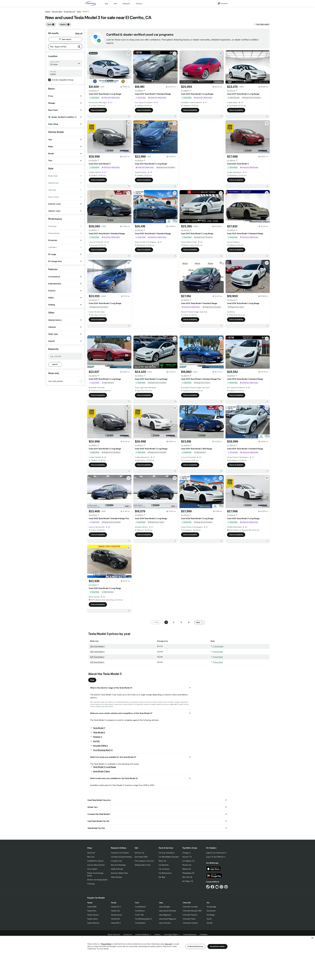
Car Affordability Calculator (169, 857)
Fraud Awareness (189, 934)
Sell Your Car (139, 853)
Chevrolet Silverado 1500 (192, 911)
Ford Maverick (140, 907)
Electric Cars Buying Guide (97, 880)
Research (126, 3)
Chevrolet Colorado (190, 923)
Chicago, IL (186, 853)
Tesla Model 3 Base (101, 771)
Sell (115, 3)
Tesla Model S (99, 732)
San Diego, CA (187, 881)
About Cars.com (114, 934)
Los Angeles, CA (188, 861)
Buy (106, 3)
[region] (157, 944)
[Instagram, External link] (221, 887)
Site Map (162, 877)
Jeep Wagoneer (165, 915)
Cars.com (168, 944)
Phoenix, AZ (186, 865)
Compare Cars (116, 861)
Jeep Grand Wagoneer (167, 919)
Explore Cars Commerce (215, 853)
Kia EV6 (96, 741)
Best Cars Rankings (118, 865)
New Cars (90, 857)
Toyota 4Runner (93, 923)
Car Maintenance (165, 873)
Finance (139, 3)
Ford (137, 903)
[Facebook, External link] (212, 887)
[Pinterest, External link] (226, 887)
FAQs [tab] (92, 680)
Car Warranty (164, 865)
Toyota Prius (91, 911)
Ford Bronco (140, 911)
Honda (113, 903)
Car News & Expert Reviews (121, 857)
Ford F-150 (139, 915)
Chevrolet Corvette (190, 907)
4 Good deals (217, 662)
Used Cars (91, 853)
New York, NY (187, 877)
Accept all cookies (217, 946)
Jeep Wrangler (164, 907)
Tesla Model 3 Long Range (104, 767)
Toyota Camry (92, 919)
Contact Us (127, 934)
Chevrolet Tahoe (189, 919)
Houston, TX (187, 857)
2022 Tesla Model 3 (97, 651)
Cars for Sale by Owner (96, 865)
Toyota (89, 903)
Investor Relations (142, 934)
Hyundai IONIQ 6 (100, 745)
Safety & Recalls (117, 869)
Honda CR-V (116, 907)
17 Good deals (217, 646)
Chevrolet (187, 903)
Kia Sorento (211, 911)
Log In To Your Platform (215, 857)
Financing (90, 884)
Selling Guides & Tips (142, 865)
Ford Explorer (140, 923)
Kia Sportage (211, 907)
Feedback (203, 934)
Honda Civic (115, 911)
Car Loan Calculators (166, 853)
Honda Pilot (115, 919)
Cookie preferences (195, 946)
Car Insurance (164, 869)
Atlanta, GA (186, 869)
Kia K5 (209, 919)
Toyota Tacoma (93, 915)
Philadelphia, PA (188, 873)
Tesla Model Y (99, 728)
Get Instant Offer (141, 857)
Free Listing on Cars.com (144, 861)
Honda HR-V (116, 923)
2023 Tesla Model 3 (97, 646)
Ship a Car (162, 861)
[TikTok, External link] (208, 887)
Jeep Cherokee (165, 923)
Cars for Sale (57, 11)
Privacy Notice (106, 944)
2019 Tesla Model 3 (97, 657)
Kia (208, 903)
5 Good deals (217, 651)
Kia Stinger (211, 915)
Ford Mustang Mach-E (103, 750)
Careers (158, 934)
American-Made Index (119, 873)
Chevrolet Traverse (190, 915)
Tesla (79, 11)
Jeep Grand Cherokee (167, 911)
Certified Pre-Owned (95, 861)
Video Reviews (116, 877)
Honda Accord (116, 915)
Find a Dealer (92, 869)
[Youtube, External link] (217, 887)
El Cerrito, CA (69, 11)
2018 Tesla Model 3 (97, 662)
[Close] (312, 938)
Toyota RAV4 (91, 907)
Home (47, 11)
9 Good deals (217, 657)
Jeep (161, 903)
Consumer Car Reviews (120, 853)
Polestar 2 (97, 737)
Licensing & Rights (171, 934)
